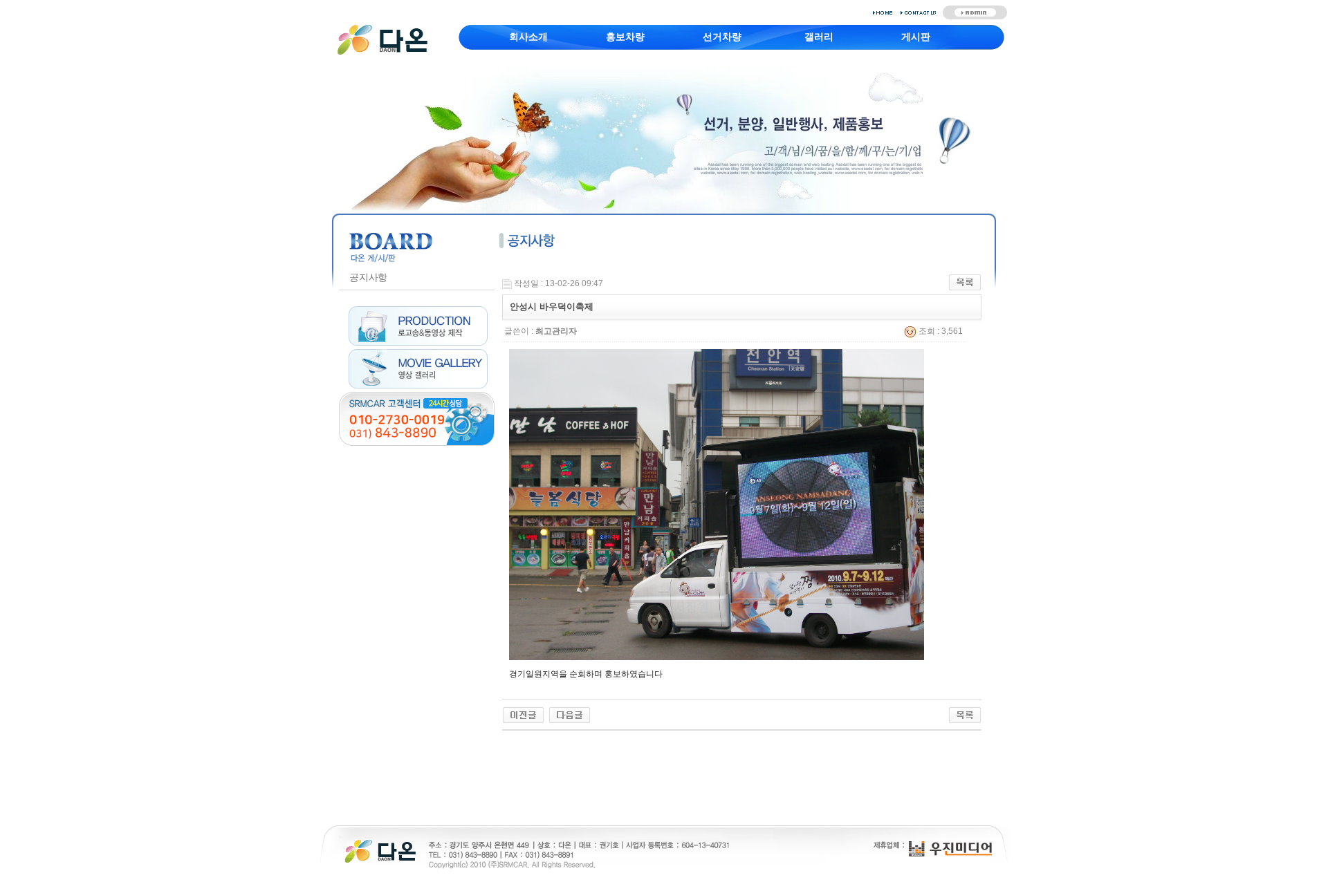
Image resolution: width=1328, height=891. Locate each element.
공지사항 (368, 277)
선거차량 (722, 36)
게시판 (915, 36)
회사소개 (528, 36)
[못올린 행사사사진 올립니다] (569, 715)
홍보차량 (625, 36)
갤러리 (818, 36)
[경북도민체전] (523, 715)
